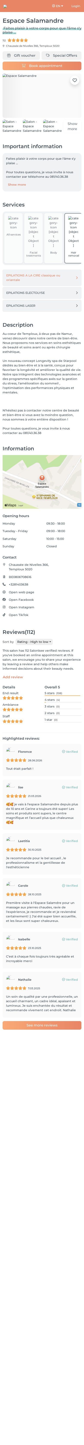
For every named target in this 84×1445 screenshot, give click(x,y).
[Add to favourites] (74, 80)
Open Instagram (21, 607)
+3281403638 (18, 584)
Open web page (21, 592)
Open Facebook (21, 600)
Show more (17, 185)
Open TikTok (18, 615)
